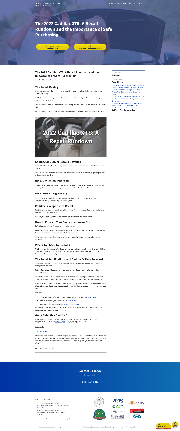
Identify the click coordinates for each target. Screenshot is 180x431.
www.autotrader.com (71, 304)
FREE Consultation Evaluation (90, 47)
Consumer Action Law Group (47, 427)
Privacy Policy (96, 427)
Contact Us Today (90, 371)
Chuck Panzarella (41, 331)
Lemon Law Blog (48, 348)
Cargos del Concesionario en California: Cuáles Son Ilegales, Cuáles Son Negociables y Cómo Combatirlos (128, 99)
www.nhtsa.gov (90, 297)
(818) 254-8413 (52, 47)
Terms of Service (105, 427)
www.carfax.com (70, 301)
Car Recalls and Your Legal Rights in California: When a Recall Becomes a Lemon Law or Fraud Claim (127, 92)
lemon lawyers (60, 322)
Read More (40, 407)
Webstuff (132, 427)
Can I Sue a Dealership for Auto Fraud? (124, 108)
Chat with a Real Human (163, 426)
